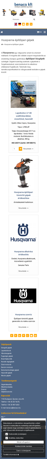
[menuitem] (1, 32)
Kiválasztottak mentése (23, 446)
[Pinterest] (23, 335)
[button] (44, 32)
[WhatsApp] (27, 335)
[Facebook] (11, 335)
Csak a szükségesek (23, 451)
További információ (10, 455)
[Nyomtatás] (35, 335)
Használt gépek (6, 373)
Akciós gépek (6, 376)
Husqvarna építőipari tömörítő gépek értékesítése (23, 195)
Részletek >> (28, 149)
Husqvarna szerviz (23, 314)
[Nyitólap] (23, 9)
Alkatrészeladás (6, 387)
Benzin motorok (7, 367)
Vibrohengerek (6, 353)
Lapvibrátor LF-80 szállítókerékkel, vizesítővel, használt (23, 116)
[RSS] (31, 24)
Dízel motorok (6, 365)
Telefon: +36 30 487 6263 (10, 405)
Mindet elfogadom (23, 442)
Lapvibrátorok (6, 351)
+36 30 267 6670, (13, 402)
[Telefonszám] (27, 24)
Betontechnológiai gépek (10, 370)
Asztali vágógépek (7, 362)
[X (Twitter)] (15, 335)
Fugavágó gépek (7, 356)
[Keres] (34, 19)
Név (3, 417)
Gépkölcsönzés (6, 392)
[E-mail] (23, 24)
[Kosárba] (20, 149)
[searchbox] (22, 19)
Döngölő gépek (6, 348)
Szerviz (3, 389)
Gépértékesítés (6, 385)
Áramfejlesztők (6, 359)
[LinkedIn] (19, 335)
